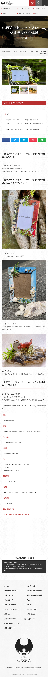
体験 (4, 13)
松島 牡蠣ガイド (9, 628)
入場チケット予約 (10, 619)
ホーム (6, 586)
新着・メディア (9, 595)
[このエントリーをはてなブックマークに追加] (24, 140)
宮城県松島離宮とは (11, 591)
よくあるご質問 (32, 609)
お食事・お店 (31, 586)
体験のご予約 (8, 600)
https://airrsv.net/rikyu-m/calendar (16, 514)
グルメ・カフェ (24, 8)
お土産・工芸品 (40, 8)
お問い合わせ (31, 614)
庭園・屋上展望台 (24, 13)
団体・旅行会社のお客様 (35, 595)
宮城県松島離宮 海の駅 (34, 591)
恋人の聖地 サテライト (11, 623)
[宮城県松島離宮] (7, 3)
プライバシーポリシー (11, 609)
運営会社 (7, 614)
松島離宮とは (7, 8)
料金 (28, 600)
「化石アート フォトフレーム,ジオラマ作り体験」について (21, 120)
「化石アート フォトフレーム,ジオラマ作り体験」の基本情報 (22, 129)
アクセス (38, 13)
